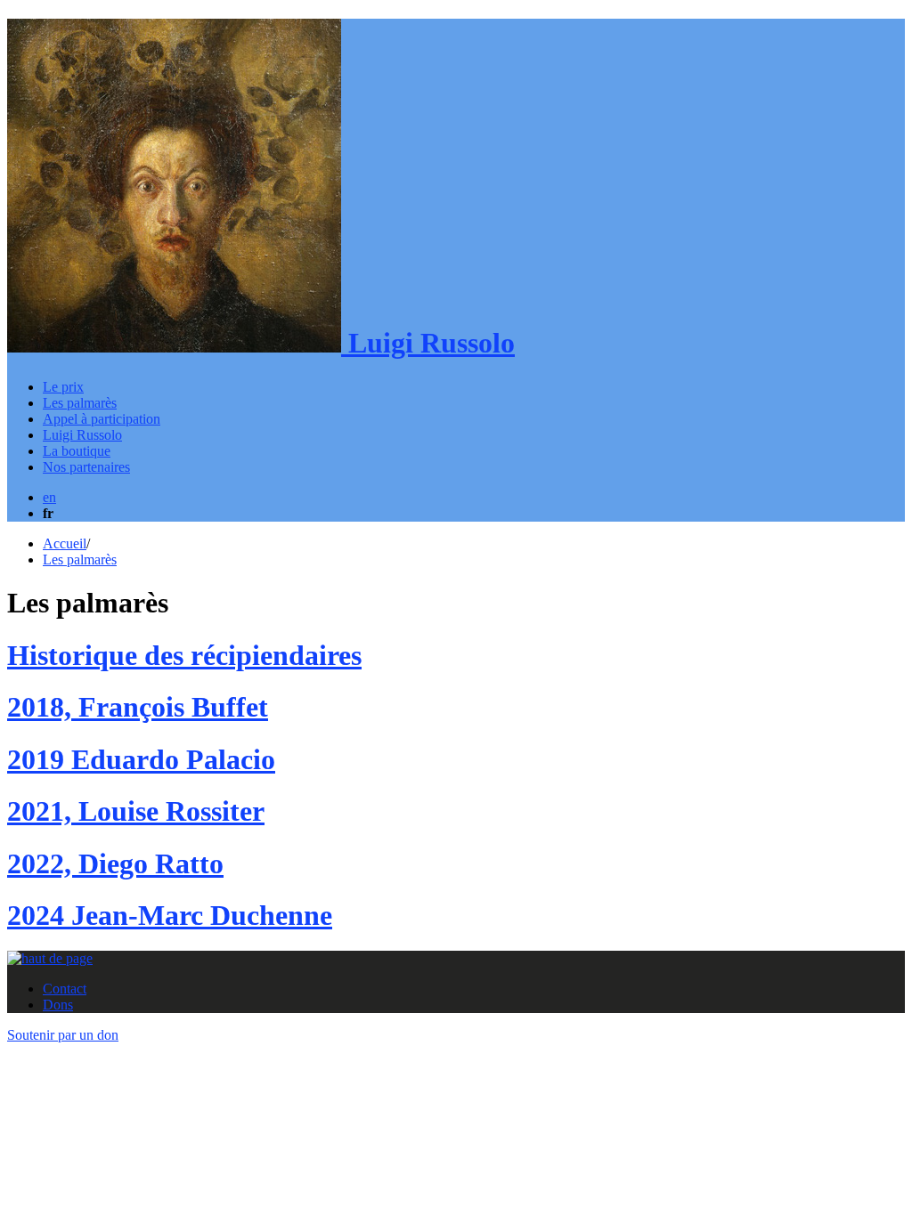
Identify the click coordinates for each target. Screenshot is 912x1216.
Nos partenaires (86, 466)
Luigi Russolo (428, 343)
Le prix (63, 386)
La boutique (76, 450)
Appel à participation (101, 418)
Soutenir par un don (62, 1034)
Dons (58, 1004)
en (49, 497)
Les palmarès (80, 402)
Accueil (64, 543)
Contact (64, 988)
